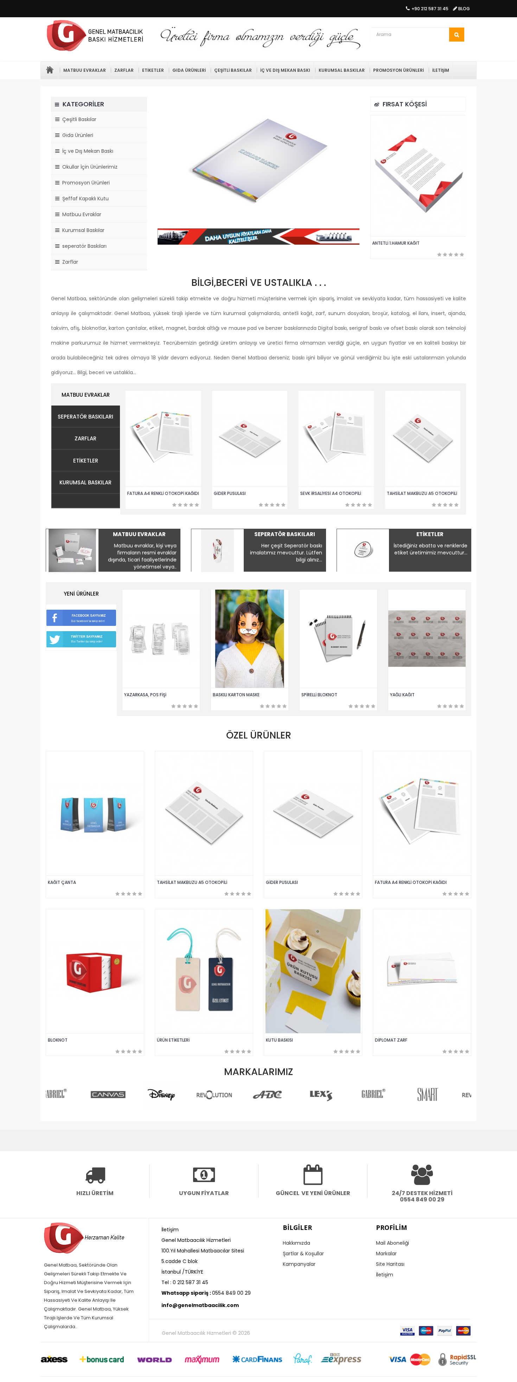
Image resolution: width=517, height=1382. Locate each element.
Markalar (386, 1253)
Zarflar (124, 70)
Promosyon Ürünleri (398, 70)
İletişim (440, 70)
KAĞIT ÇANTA (62, 882)
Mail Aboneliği (392, 1242)
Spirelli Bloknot (319, 695)
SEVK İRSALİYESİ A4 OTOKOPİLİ (331, 493)
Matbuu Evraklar (84, 70)
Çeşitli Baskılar (233, 70)
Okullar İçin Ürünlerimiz (88, 166)
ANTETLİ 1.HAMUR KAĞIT (396, 243)
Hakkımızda (296, 1242)
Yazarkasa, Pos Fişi (145, 695)
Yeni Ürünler (81, 593)
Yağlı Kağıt (402, 695)
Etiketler (153, 70)
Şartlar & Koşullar (303, 1253)
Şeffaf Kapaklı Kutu (84, 198)
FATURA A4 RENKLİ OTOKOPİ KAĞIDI (163, 493)
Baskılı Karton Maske (236, 695)
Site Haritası (390, 1264)
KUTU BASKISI (279, 1040)
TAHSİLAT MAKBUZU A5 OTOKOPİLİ (422, 493)
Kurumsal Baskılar (342, 70)
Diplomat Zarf (391, 1040)
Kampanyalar (299, 1264)
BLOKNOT (58, 1040)
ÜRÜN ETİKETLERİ (173, 1040)
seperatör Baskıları (83, 246)
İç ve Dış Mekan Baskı (285, 70)
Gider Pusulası (230, 493)
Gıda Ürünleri (189, 70)
